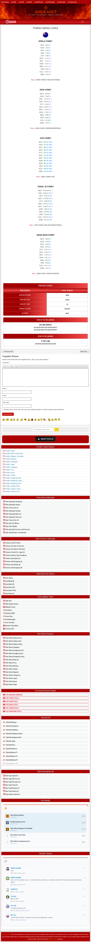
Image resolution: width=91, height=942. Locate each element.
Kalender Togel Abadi (11, 626)
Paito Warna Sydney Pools (13, 638)
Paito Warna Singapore (12, 647)
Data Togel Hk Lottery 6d (12, 782)
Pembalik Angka (10, 619)
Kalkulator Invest (10, 607)
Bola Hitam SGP (10, 587)
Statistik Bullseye (11, 722)
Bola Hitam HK (9, 584)
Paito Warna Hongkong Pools (14, 650)
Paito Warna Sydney (18, 892)
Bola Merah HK (9, 581)
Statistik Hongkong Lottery (14, 733)
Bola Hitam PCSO (10, 590)
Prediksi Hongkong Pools (13, 478)
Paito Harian (5, 2)
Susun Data (8, 616)
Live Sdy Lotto (72, 2)
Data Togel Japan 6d (11, 776)
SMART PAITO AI (45, 439)
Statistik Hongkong (12, 730)
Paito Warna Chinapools (12, 675)
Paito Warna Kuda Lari (12, 660)
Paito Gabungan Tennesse (13, 517)
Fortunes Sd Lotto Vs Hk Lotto (14, 546)
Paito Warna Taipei (11, 684)
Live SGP (29, 2)
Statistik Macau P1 (12, 752)
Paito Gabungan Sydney (12, 505)
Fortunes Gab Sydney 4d (12, 564)
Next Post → (84, 351)
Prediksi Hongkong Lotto (13, 483)
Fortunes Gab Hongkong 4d (13, 568)
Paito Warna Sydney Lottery (13, 644)
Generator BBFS (10, 613)
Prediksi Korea (10, 472)
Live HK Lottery (50, 2)
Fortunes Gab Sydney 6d (12, 558)
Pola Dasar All (9, 629)
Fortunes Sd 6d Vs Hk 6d (12, 543)
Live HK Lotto (61, 2)
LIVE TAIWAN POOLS (12, 708)
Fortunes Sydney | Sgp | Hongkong (16, 555)
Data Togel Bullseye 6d (12, 788)
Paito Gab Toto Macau (12, 523)
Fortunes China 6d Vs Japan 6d (15, 552)
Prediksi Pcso (9, 470)
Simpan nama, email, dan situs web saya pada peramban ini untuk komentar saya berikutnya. (34, 409)
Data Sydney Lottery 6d (12, 794)
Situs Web (5, 402)
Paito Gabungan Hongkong (13, 501)
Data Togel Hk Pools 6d (12, 779)
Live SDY (21, 2)
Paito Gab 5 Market (11, 526)
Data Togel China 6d (11, 785)
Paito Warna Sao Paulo (19, 920)
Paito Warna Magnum (12, 672)
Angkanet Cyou (7, 934)
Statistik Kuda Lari (11, 749)
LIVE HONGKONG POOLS (13, 711)
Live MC (13, 2)
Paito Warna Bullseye (11, 666)
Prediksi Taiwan (10, 475)
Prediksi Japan (10, 464)
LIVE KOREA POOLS (11, 705)
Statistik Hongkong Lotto (13, 737)
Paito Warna (9, 578)
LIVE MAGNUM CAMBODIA (14, 695)
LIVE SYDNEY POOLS (12, 698)
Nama (4, 388)
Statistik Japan (10, 741)
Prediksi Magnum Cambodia (14, 456)
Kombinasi (8, 610)
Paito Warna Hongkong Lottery (14, 656)
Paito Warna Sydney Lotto (13, 641)
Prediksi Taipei (10, 451)
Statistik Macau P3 (12, 760)
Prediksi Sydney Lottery (45, 28)
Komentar (6, 362)
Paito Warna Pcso (11, 663)
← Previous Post (7, 351)
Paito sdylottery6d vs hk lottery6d (15, 532)
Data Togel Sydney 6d (12, 791)
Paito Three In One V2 (12, 520)
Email (4, 395)
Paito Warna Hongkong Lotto (14, 653)
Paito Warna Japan (11, 678)
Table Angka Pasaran (11, 604)
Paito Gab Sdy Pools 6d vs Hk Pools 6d (17, 529)
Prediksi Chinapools (11, 462)
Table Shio (8, 601)
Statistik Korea (10, 745)
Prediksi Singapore (11, 467)
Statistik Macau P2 (12, 756)
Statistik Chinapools (12, 726)
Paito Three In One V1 (12, 508)
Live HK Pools (39, 2)
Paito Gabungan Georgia (12, 511)
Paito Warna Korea (11, 681)
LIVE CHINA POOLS (11, 701)
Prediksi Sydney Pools (12, 486)
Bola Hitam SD (9, 593)
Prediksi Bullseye (10, 459)
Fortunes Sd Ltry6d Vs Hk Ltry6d (15, 549)
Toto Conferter (9, 622)
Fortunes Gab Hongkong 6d (13, 561)
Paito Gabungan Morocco (13, 514)
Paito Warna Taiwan (11, 669)
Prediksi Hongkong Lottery (13, 480)
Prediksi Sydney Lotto (12, 491)
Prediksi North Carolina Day (14, 453)
